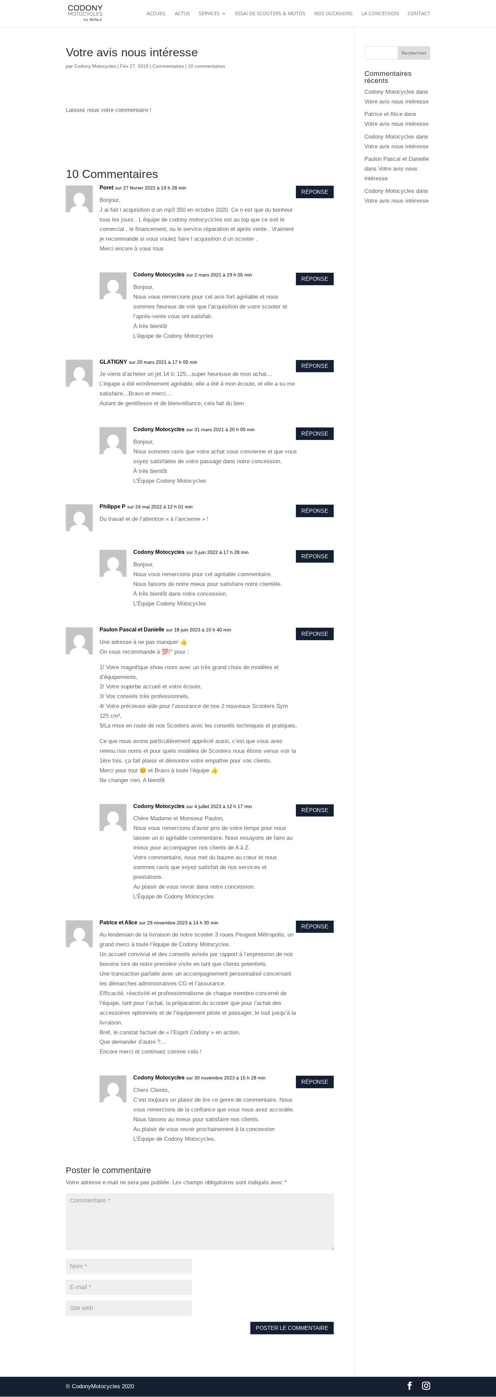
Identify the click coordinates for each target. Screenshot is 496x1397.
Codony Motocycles (95, 66)
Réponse (314, 192)
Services (209, 14)
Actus (182, 14)
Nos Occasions (333, 14)
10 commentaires (206, 66)
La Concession (380, 14)
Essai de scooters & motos (270, 14)
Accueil (156, 14)
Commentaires (168, 66)
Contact (419, 14)
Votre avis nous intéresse (396, 101)
